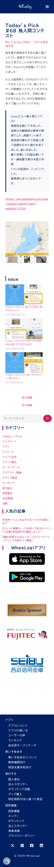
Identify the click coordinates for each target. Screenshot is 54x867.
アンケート (8, 452)
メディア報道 (9, 478)
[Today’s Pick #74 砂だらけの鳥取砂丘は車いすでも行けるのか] (24, 328)
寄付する (11, 773)
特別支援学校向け (20, 767)
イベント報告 (9, 462)
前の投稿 (27, 398)
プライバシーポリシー (21, 835)
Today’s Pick (12, 436)
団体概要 (11, 805)
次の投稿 (27, 405)
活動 (5, 503)
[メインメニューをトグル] (47, 7)
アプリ (5, 447)
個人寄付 (14, 779)
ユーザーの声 (16, 735)
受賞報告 (7, 493)
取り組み (7, 488)
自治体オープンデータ (22, 745)
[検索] (47, 418)
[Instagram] (22, 845)
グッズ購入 (15, 794)
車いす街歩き (14, 751)
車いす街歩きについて (22, 757)
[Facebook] (32, 845)
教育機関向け (17, 762)
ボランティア (16, 821)
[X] (12, 845)
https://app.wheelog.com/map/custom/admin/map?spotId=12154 (26, 204)
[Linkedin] (41, 845)
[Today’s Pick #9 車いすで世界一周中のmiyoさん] (24, 294)
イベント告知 (9, 457)
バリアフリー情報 (12, 472)
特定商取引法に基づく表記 (25, 799)
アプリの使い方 (18, 730)
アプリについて (18, 725)
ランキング (8, 483)
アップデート (9, 441)
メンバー (13, 816)
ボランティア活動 (19, 789)
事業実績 (14, 830)
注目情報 (7, 498)
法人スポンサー (18, 784)
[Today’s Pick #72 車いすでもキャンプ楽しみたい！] (24, 362)
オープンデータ (11, 467)
